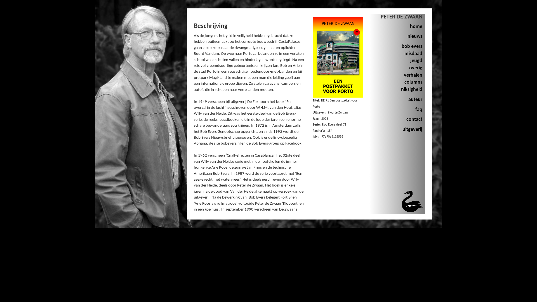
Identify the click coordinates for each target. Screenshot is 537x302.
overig (415, 68)
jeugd (416, 60)
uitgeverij (412, 129)
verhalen (413, 75)
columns (413, 82)
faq (418, 109)
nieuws (415, 36)
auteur (415, 99)
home (416, 26)
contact (414, 119)
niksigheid (411, 89)
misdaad (413, 53)
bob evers (412, 46)
